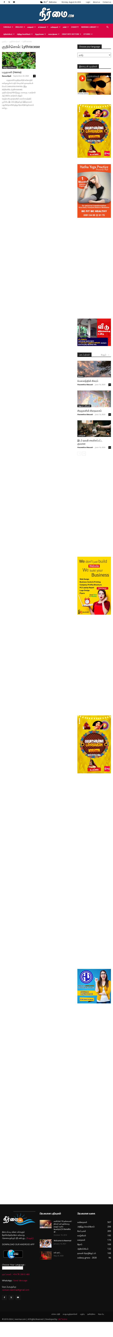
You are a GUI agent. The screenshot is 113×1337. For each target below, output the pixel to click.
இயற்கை (81, 376)
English (19, 27)
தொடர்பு (101, 1314)
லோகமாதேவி (6, 76)
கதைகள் (30, 27)
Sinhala (7, 27)
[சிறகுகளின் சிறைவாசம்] (94, 399)
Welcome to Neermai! (62, 1241)
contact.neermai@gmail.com (15, 1289)
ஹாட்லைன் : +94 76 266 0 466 (16, 1274)
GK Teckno (62, 1319)
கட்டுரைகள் (42, 27)
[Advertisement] (94, 239)
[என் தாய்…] (45, 1255)
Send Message (20, 1280)
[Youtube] (14, 2)
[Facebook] (4, 2)
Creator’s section (70, 34)
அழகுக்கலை (39, 34)
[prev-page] (79, 453)
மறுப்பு (82, 1314)
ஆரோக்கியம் (7, 34)
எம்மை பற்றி (55, 1314)
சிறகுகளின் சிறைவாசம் (89, 410)
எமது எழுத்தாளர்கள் (70, 1314)
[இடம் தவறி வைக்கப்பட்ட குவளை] (94, 428)
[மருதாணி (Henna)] (19, 60)
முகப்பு (4, 41)
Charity (75, 27)
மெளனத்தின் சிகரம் (87, 380)
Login (88, 2)
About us (96, 2)
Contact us (107, 2)
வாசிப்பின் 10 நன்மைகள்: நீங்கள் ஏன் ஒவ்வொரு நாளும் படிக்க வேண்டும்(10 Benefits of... (63, 1226)
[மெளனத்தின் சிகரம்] (94, 369)
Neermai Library (88, 27)
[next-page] (84, 453)
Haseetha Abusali (85, 384)
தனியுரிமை (91, 1314)
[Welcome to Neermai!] (45, 1243)
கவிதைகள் (54, 27)
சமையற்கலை (52, 34)
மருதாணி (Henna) (11, 72)
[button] (107, 27)
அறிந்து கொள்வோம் (23, 34)
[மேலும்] (29, 1238)
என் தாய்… (57, 1253)
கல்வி (65, 27)
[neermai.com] (56, 14)
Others (86, 34)
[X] (9, 2)
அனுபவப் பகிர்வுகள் (84, 406)
